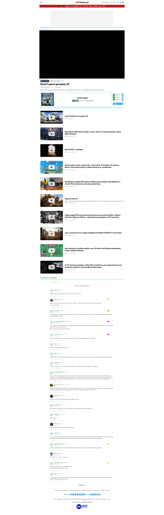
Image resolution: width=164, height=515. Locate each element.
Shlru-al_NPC (56, 310)
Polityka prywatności (76, 499)
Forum (103, 6)
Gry (72, 6)
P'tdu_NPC (56, 362)
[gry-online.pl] (82, 2)
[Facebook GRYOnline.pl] (71, 494)
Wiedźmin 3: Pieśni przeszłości (62, 490)
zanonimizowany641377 (59, 443)
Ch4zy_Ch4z (56, 395)
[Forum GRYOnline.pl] (84, 494)
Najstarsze (82, 285)
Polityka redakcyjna (67, 499)
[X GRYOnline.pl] (75, 494)
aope (55, 384)
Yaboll (55, 289)
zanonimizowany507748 (59, 321)
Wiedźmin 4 (96, 490)
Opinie (90, 6)
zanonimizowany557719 (59, 372)
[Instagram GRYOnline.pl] (73, 494)
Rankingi (76, 6)
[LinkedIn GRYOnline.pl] (82, 494)
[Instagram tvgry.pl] (95, 494)
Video (99, 6)
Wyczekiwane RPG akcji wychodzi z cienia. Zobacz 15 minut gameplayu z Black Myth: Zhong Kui (82, 134)
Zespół (96, 499)
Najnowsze (77, 285)
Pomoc (108, 499)
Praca (100, 499)
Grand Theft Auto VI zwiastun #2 (82, 117)
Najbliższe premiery (105, 490)
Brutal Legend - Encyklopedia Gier (76, 99)
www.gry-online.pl (44, 29)
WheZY (55, 453)
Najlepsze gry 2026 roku (75, 490)
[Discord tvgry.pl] (97, 494)
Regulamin (59, 499)
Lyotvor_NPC (56, 334)
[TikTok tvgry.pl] (93, 494)
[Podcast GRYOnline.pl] (80, 494)
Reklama (92, 499)
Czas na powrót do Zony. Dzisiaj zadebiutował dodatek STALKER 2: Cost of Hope (82, 234)
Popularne (87, 285)
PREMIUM (61, 6)
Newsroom (67, 6)
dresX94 (55, 433)
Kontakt (104, 499)
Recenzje (86, 6)
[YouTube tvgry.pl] (90, 494)
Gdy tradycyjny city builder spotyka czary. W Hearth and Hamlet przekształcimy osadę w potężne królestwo (82, 250)
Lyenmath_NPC (57, 404)
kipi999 (55, 299)
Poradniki (95, 6)
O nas (55, 499)
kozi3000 (56, 414)
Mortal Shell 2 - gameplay (82, 150)
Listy (81, 6)
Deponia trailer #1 (82, 200)
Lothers (55, 423)
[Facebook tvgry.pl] (99, 494)
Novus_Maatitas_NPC (58, 462)
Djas (55, 343)
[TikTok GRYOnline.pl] (78, 494)
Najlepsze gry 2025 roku (87, 490)
